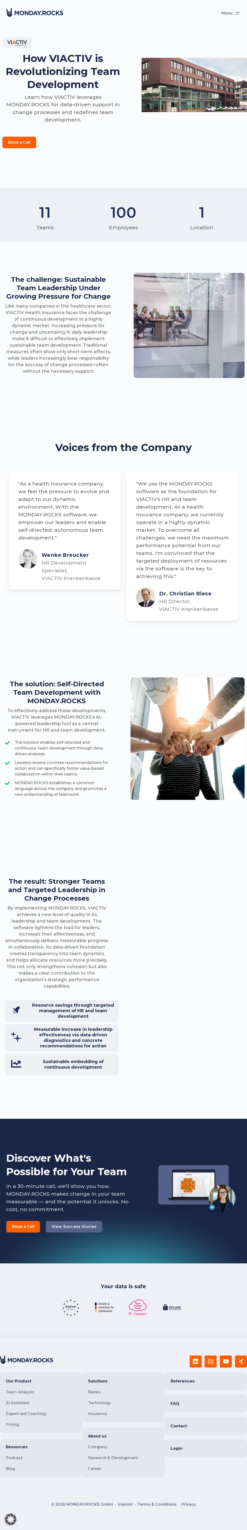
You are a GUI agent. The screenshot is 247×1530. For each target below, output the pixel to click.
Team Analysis (20, 1392)
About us (97, 1436)
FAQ (175, 1403)
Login (176, 1448)
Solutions (98, 1381)
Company (97, 1447)
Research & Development (113, 1458)
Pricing (12, 1424)
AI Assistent (17, 1403)
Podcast (14, 1458)
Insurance (97, 1413)
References (182, 1381)
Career (94, 1468)
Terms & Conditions (157, 1504)
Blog (10, 1468)
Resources (16, 1447)
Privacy (188, 1504)
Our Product (18, 1381)
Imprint (125, 1504)
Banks (94, 1392)
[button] (10, 1519)
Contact (179, 1426)
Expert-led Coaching (26, 1413)
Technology (99, 1403)
